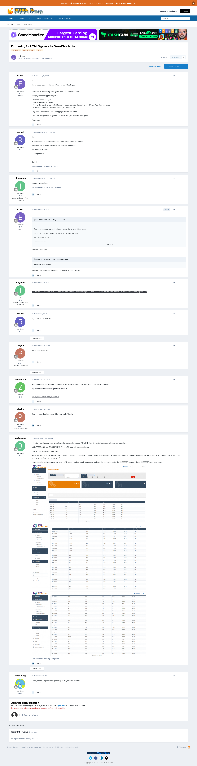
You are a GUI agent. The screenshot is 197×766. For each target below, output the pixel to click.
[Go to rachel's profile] (20, 140)
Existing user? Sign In (168, 11)
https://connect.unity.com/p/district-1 (45, 397)
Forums (10, 24)
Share (164, 57)
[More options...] (174, 75)
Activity (21, 18)
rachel (20, 132)
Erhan (22, 56)
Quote (39, 125)
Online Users (28, 24)
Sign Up (185, 11)
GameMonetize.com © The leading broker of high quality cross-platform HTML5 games (96, 3)
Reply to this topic (176, 66)
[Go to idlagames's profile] (20, 186)
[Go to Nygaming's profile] (20, 684)
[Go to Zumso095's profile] (20, 387)
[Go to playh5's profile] (20, 353)
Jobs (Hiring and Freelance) (42, 58)
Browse (11, 18)
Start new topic (155, 66)
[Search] (187, 18)
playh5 (20, 345)
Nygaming (20, 675)
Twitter (30, 18)
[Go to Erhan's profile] (13, 57)
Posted (40, 76)
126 (21, 363)
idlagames (20, 178)
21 (21, 455)
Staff (18, 24)
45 (21, 693)
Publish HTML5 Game (63, 18)
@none (20, 95)
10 (21, 149)
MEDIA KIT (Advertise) (44, 18)
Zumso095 (20, 379)
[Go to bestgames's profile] (20, 446)
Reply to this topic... (30, 715)
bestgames (20, 438)
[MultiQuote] (33, 125)
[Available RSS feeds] (189, 747)
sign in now (61, 706)
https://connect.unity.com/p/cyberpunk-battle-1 (49, 389)
